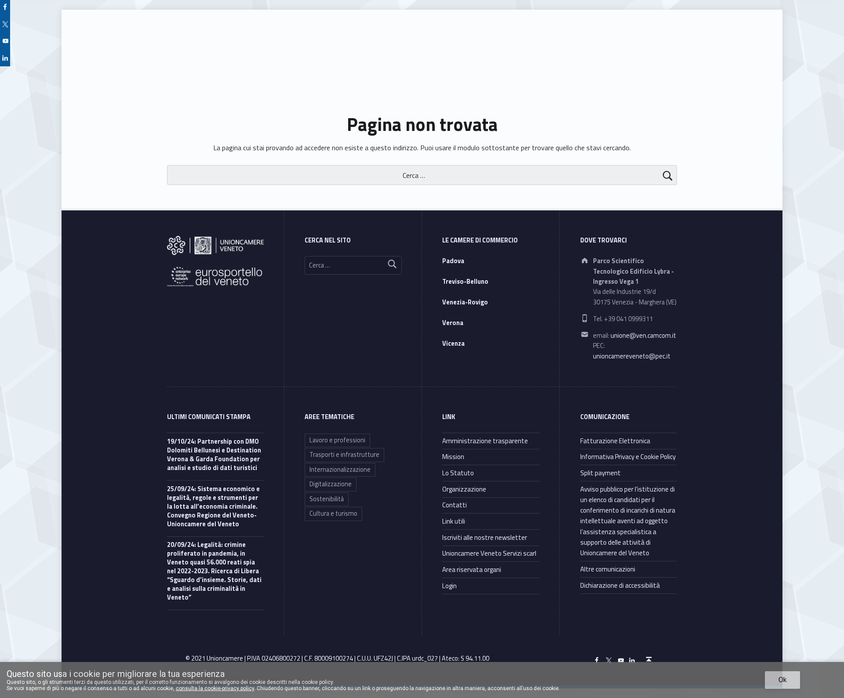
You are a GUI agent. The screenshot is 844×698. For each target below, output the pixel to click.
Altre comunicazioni (607, 569)
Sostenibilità (326, 499)
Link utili (453, 521)
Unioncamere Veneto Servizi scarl (489, 553)
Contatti (454, 505)
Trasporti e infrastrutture (344, 454)
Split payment (600, 473)
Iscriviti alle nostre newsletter (484, 537)
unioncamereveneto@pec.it (631, 356)
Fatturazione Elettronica (615, 441)
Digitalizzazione (330, 484)
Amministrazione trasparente (485, 441)
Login (449, 586)
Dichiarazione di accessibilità (620, 585)
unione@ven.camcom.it (643, 335)
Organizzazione (464, 489)
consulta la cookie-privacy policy (215, 688)
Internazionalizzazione (340, 469)
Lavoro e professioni (337, 440)
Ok (783, 680)
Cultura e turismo (333, 513)
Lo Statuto (458, 473)
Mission (453, 457)
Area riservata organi (471, 569)
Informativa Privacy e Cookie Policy (628, 457)
